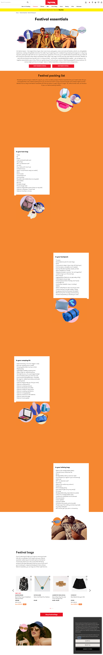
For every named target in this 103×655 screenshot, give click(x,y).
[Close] (100, 619)
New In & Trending (26, 6)
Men (48, 6)
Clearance (35, 6)
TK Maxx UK (51, 3)
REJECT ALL (87, 645)
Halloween (78, 6)
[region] (88, 635)
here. (79, 637)
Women (42, 6)
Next (90, 591)
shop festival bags (51, 614)
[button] (23, 590)
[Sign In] (85, 2)
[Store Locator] (92, 2)
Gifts (72, 6)
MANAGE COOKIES (87, 649)
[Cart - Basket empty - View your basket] (101, 2)
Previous (13, 591)
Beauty (67, 6)
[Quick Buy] (31, 579)
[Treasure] (95, 2)
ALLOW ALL (87, 640)
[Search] (27, 2)
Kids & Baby (54, 6)
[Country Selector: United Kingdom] (89, 2)
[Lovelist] (98, 2)
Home (61, 6)
